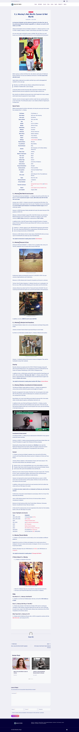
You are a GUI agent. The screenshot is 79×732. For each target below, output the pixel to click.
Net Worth (40, 4)
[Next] (48, 668)
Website (41, 709)
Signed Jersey (37, 187)
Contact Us (36, 722)
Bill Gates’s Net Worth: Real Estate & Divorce (42, 645)
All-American (34, 529)
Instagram (15, 550)
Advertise (54, 722)
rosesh (35, 675)
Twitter (35, 548)
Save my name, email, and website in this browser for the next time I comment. (28, 712)
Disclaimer (33, 723)
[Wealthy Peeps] (16, 4)
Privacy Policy (41, 722)
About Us (32, 722)
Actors (52, 4)
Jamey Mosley (34, 139)
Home (36, 4)
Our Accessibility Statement (48, 722)
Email (27, 709)
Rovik (16, 675)
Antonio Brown (44, 381)
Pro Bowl (28, 518)
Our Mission (37, 723)
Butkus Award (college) (30, 526)
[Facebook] (64, 1)
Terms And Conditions (42, 723)
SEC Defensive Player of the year (32, 528)
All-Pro (34, 517)
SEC (34, 531)
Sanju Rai (28, 19)
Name (13, 709)
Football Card (43, 187)
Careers (62, 722)
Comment (14, 693)
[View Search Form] (67, 1)
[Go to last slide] (14, 668)
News (48, 4)
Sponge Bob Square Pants (36, 184)
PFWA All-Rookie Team (30, 520)
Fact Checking (59, 722)
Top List (44, 4)
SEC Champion (28, 524)
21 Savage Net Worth (36, 553)
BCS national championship (32, 522)
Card (32, 187)
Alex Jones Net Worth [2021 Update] (19, 645)
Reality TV (60, 4)
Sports (56, 4)
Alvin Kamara (39, 238)
